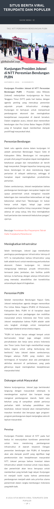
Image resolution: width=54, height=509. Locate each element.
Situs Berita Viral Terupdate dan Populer (27, 7)
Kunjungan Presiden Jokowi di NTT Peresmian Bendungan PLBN (26, 73)
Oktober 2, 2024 (11, 82)
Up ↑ (28, 504)
